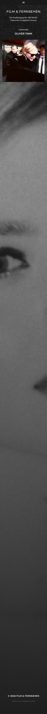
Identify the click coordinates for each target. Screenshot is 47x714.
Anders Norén (28, 701)
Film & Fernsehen (23, 11)
